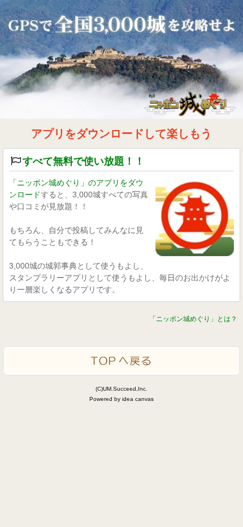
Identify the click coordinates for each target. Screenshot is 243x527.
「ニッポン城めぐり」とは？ (193, 319)
